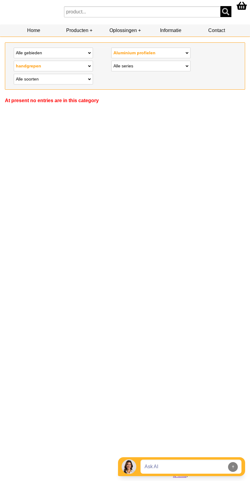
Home (33, 30)
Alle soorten (27, 79)
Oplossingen (123, 30)
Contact (216, 30)
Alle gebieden (29, 52)
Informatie (170, 30)
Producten (77, 30)
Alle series (123, 65)
